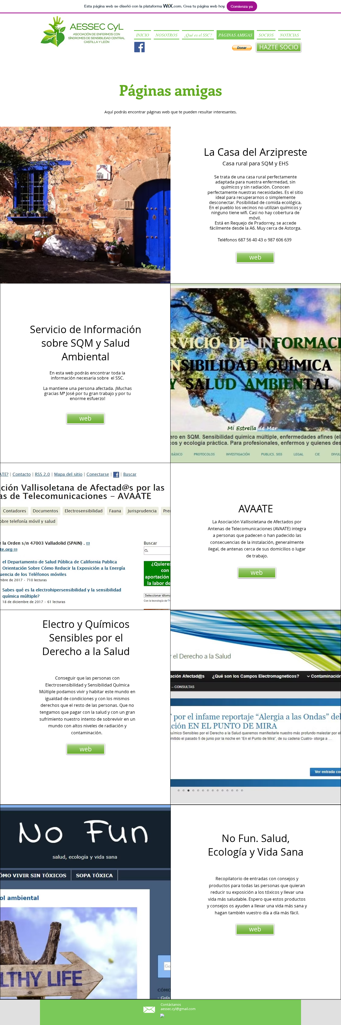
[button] (166, 34)
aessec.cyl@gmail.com (178, 1008)
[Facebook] (139, 47)
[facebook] (162, 1016)
